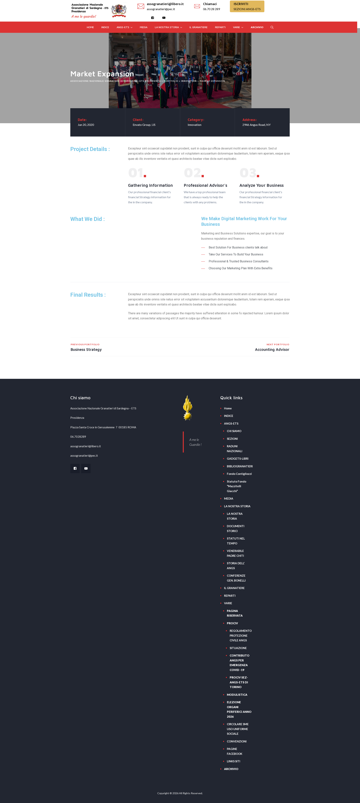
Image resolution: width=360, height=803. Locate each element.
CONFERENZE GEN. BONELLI (236, 578)
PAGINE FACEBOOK (234, 751)
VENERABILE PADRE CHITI (235, 553)
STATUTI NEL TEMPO (236, 541)
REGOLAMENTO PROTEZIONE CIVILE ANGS (241, 635)
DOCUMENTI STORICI (235, 528)
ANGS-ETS (123, 27)
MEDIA (143, 27)
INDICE (105, 27)
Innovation (194, 124)
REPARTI (220, 27)
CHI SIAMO (234, 431)
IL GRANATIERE (199, 27)
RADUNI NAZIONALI (234, 448)
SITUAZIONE (238, 648)
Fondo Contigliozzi (239, 473)
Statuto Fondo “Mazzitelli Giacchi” (236, 486)
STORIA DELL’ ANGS (235, 565)
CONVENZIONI (237, 741)
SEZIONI (232, 438)
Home (90, 27)
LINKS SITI (233, 761)
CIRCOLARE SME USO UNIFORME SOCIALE (238, 728)
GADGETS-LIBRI (237, 458)
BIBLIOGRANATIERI (239, 466)
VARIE (236, 27)
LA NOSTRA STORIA (167, 27)
